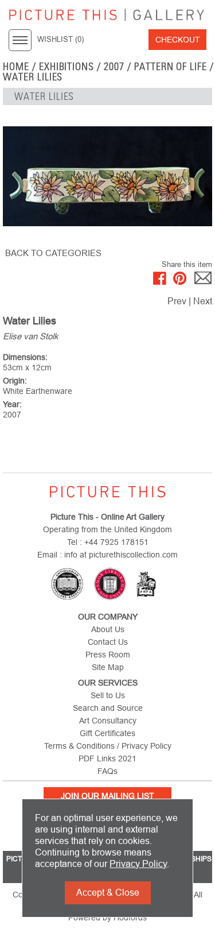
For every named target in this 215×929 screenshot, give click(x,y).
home (16, 66)
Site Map (108, 667)
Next (202, 301)
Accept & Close (107, 892)
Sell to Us (108, 695)
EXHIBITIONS (67, 66)
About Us (107, 629)
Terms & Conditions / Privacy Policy (107, 745)
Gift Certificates (107, 733)
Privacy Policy (138, 864)
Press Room (107, 654)
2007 (114, 66)
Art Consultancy (107, 720)
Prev (176, 301)
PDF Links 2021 (107, 758)
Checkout (177, 39)
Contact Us (108, 642)
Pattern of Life (170, 66)
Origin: (15, 380)
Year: (12, 404)
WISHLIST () (60, 40)
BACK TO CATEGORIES (53, 253)
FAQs (107, 771)
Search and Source (108, 708)
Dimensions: (25, 357)
